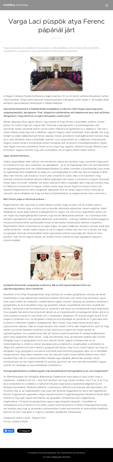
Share (10, 431)
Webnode (56, 457)
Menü (107, 5)
